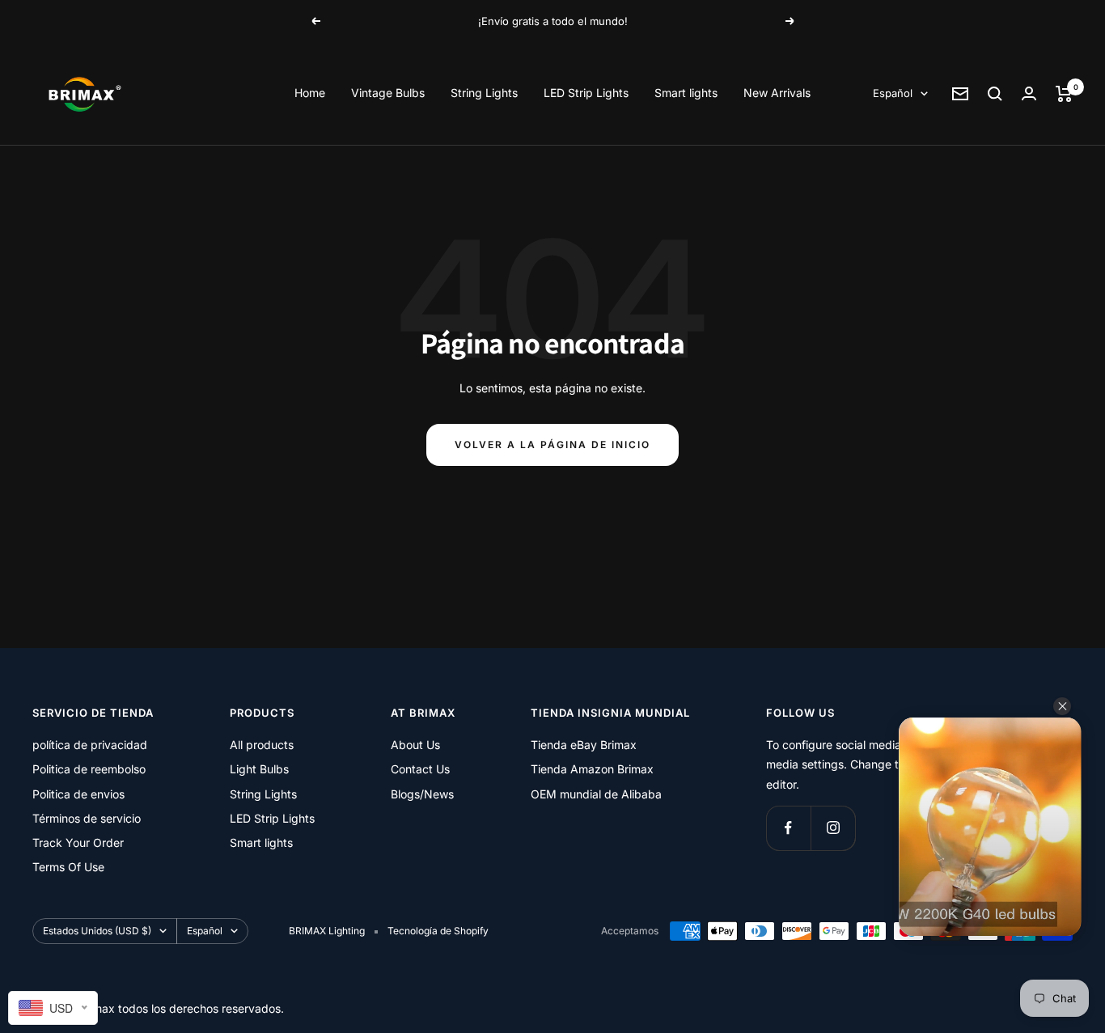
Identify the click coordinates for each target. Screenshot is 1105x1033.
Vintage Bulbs (388, 92)
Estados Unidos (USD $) (97, 931)
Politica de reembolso (89, 769)
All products (262, 744)
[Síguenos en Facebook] (788, 828)
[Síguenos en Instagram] (833, 828)
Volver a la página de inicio (552, 444)
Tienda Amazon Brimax (592, 769)
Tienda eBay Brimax (584, 744)
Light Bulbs (259, 769)
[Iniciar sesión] (1029, 93)
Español (892, 93)
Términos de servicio (86, 818)
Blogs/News (422, 794)
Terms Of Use (68, 867)
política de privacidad (89, 744)
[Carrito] (1064, 94)
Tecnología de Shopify (438, 931)
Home (309, 92)
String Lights (484, 92)
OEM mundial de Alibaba (596, 794)
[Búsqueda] (995, 94)
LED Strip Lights (586, 92)
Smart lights (686, 92)
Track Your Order (78, 842)
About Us (415, 744)
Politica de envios (78, 794)
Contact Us (420, 769)
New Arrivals (777, 92)
